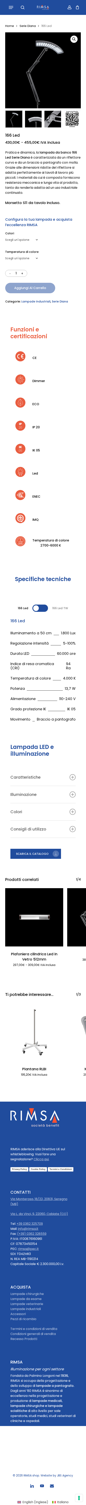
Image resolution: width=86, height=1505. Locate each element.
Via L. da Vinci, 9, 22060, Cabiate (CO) (39, 1214)
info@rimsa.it (28, 1228)
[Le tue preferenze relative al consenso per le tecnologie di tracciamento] (79, 1498)
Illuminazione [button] (23, 794)
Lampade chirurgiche (27, 1294)
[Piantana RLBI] (34, 1032)
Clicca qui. (41, 1159)
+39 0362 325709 (30, 1223)
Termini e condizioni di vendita (33, 1329)
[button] (11, 7)
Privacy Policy (19, 1169)
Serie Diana (28, 26)
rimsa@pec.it (28, 1249)
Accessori (18, 1314)
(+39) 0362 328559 (31, 1233)
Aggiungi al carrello (30, 288)
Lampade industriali (25, 1309)
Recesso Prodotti (23, 1339)
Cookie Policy (38, 1169)
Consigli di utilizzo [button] (28, 829)
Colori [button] (16, 812)
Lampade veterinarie (26, 1304)
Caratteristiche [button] (25, 777)
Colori (9, 233)
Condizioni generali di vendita (33, 1334)
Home (9, 26)
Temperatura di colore (22, 252)
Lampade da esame (26, 1299)
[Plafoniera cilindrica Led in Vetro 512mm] (34, 917)
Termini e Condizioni (60, 1169)
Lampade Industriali (35, 301)
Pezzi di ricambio (23, 1319)
